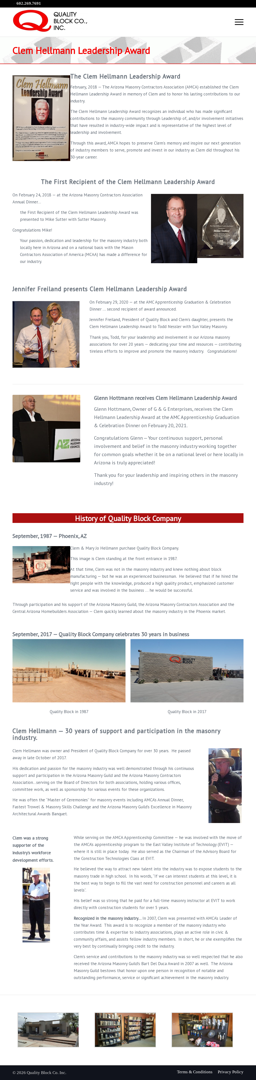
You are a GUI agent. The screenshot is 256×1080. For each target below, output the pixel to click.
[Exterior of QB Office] (51, 1029)
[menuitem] (194, 1072)
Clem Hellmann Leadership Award (81, 50)
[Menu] (238, 22)
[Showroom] (128, 1029)
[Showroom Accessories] (205, 1029)
